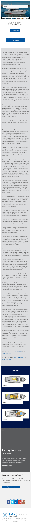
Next (27, 18)
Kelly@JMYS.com (6, 353)
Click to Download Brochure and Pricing (15, 39)
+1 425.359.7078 (17, 352)
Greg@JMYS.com (6, 359)
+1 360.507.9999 (18, 357)
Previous (3, 18)
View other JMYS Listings (15, 30)
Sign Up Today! (11, 487)
